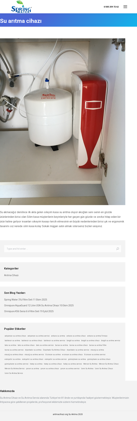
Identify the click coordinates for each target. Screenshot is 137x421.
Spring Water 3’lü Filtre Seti (18, 299)
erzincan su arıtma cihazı (72, 354)
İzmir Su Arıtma (87, 368)
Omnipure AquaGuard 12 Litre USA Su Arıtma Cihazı (31, 305)
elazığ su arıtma (97, 350)
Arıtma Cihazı (11, 275)
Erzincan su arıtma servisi (94, 354)
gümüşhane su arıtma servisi (16, 364)
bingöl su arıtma (73, 340)
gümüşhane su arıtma (77, 359)
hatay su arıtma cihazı (53, 364)
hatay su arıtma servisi (72, 364)
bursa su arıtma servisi (14, 350)
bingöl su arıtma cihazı (90, 340)
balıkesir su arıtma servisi (54, 340)
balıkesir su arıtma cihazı (32, 340)
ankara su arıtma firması (97, 336)
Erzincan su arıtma (53, 354)
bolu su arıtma (10, 345)
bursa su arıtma (61, 345)
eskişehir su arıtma (13, 359)
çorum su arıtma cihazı (50, 368)
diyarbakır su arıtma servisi (78, 350)
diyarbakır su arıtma (33, 350)
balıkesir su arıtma (12, 340)
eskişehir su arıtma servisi (56, 359)
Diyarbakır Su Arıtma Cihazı (54, 350)
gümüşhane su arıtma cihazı (98, 359)
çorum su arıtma (32, 368)
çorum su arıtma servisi (70, 368)
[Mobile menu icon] (125, 6)
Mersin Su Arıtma (90, 364)
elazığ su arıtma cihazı (14, 354)
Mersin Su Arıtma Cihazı (109, 364)
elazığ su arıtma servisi (34, 354)
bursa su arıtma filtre (97, 345)
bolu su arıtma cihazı (26, 345)
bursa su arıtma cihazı (79, 345)
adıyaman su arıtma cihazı (15, 336)
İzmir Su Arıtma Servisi (14, 373)
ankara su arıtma (58, 336)
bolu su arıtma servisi (45, 345)
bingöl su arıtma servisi (110, 340)
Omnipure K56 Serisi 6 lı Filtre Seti (21, 311)
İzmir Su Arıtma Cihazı (104, 368)
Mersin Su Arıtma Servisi (15, 368)
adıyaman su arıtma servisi (39, 336)
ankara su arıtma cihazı (76, 336)
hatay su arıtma (36, 364)
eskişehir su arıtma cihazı (32, 359)
